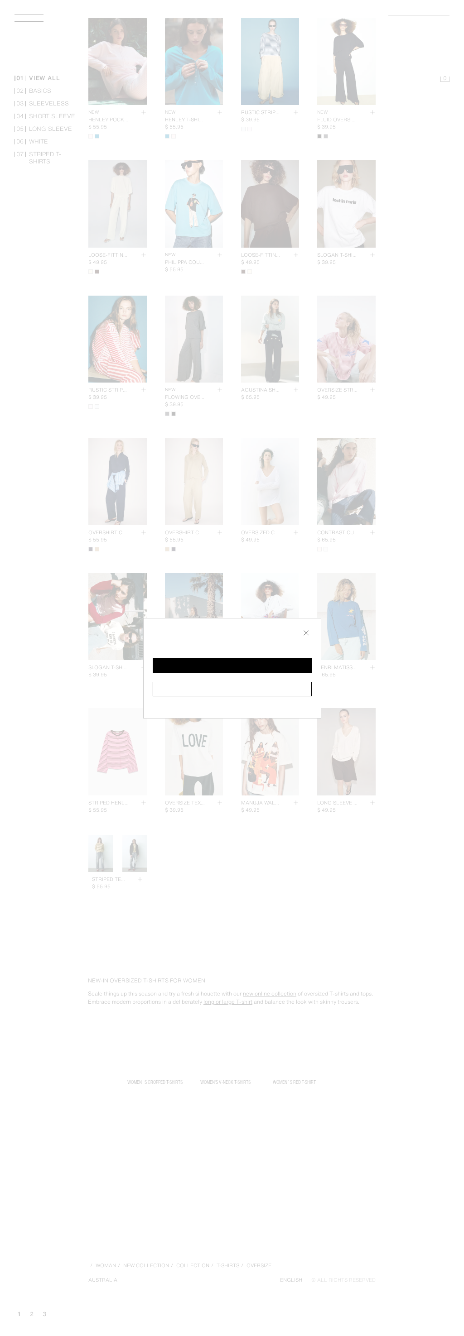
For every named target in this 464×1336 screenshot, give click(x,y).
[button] (232, 665)
